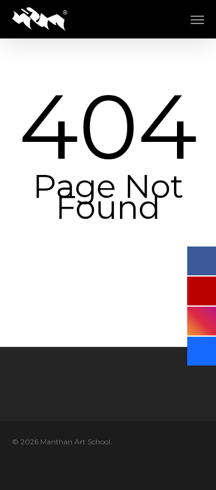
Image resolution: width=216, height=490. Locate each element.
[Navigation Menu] (197, 19)
